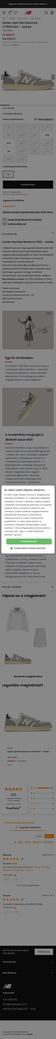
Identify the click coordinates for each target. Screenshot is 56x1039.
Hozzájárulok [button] (29, 541)
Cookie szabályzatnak (33, 518)
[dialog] (28, 519)
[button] (28, 548)
